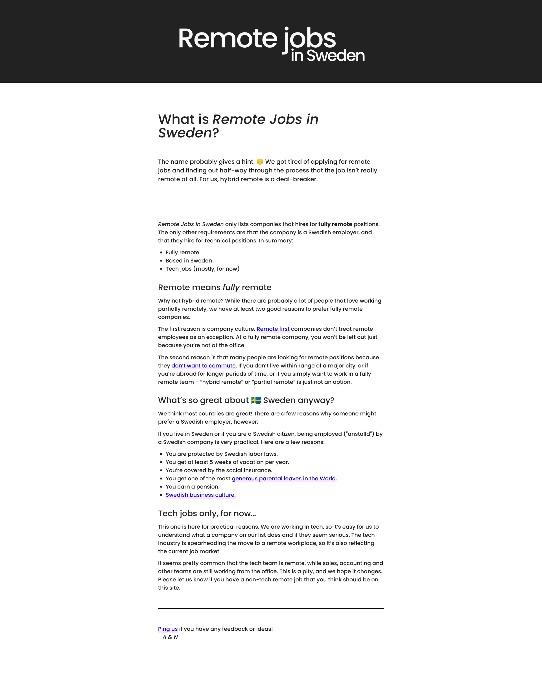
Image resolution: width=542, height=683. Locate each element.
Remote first (273, 329)
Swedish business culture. (201, 495)
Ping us (168, 629)
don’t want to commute (204, 365)
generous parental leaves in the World (284, 478)
